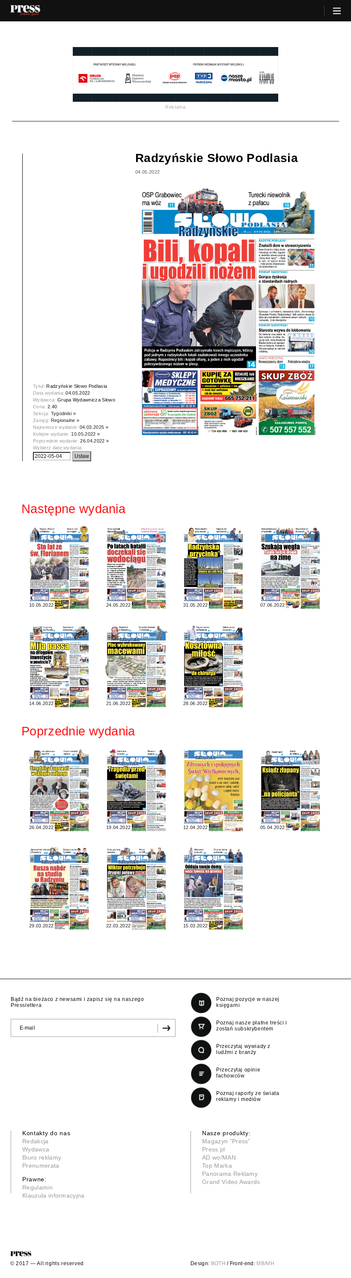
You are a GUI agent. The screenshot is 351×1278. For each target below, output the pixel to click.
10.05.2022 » (85, 434)
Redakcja (35, 1141)
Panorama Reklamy (230, 1173)
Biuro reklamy (41, 1157)
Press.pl (213, 1149)
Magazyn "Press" (226, 1141)
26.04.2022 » (94, 440)
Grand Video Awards (231, 1181)
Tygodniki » (63, 413)
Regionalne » (65, 420)
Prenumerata (40, 1165)
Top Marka (217, 1165)
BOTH (218, 1263)
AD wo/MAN (219, 1157)
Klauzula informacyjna (53, 1195)
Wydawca (35, 1149)
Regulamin (37, 1187)
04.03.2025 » (94, 427)
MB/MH (265, 1263)
